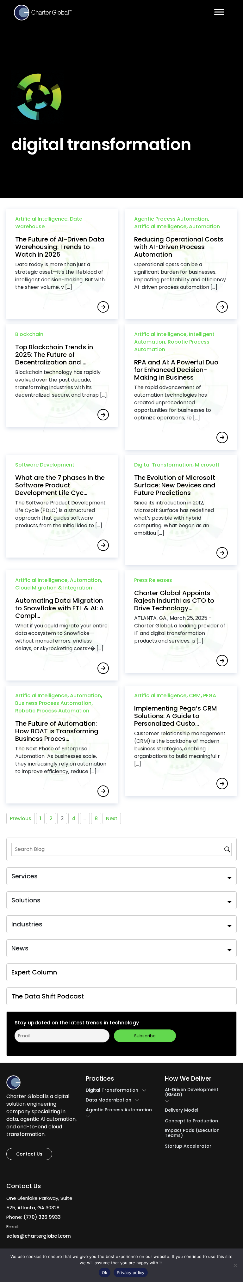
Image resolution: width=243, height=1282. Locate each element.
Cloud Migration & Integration (53, 587)
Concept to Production (191, 1120)
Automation (204, 226)
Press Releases (153, 580)
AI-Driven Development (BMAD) (191, 1092)
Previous (20, 818)
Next (111, 818)
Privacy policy (131, 1272)
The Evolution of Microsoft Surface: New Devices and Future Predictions (174, 485)
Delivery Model (181, 1110)
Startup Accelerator (188, 1146)
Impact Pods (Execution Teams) (192, 1133)
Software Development (44, 464)
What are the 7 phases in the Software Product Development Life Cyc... (60, 485)
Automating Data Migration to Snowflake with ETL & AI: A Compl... (59, 608)
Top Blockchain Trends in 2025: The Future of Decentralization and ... (54, 355)
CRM (195, 695)
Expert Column (34, 972)
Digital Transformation (163, 464)
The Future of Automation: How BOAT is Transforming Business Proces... (56, 731)
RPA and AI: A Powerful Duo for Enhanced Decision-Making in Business (176, 370)
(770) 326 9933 (42, 1217)
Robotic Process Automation (52, 710)
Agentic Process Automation (171, 219)
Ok (105, 1272)
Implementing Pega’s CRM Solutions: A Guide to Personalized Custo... (175, 716)
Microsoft (207, 464)
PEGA (209, 695)
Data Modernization (108, 1099)
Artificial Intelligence (41, 219)
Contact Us (29, 1154)
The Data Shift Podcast (47, 996)
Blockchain (29, 334)
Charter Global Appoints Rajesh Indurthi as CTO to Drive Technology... (174, 601)
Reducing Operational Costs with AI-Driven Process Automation (178, 247)
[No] (235, 1265)
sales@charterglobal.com (38, 1236)
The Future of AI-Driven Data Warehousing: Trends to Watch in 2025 (59, 247)
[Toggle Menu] (219, 12)
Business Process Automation (53, 703)
